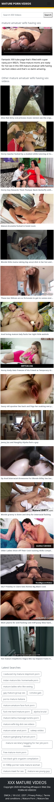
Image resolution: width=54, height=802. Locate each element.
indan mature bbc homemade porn (20, 680)
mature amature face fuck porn (19, 705)
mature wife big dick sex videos (18, 724)
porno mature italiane (14, 699)
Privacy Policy (35, 795)
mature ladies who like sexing (18, 686)
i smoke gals (35, 692)
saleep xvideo (37, 730)
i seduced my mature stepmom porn (21, 674)
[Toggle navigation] (48, 3)
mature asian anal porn (14, 730)
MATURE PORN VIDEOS (16, 3)
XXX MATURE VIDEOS (27, 782)
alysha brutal (40, 711)
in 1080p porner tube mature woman (21, 764)
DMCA (7, 795)
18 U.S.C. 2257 (19, 795)
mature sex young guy (39, 771)
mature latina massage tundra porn (21, 717)
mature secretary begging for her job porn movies (27, 745)
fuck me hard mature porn (16, 711)
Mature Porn (28, 798)
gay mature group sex (14, 692)
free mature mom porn (14, 752)
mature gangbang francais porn (19, 736)
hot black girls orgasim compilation (20, 758)
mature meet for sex (13, 771)
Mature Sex (43, 798)
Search (48, 14)
